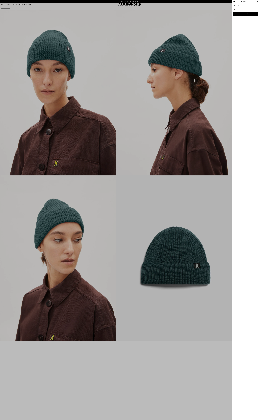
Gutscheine (13, 4)
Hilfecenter (4, 4)
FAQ (8, 4)
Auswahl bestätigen (245, 13)
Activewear (135, 1)
